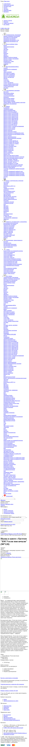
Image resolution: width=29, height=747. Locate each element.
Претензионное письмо (9, 718)
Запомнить (5, 531)
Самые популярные (8, 23)
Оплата (5, 7)
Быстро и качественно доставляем (9, 678)
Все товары (6, 24)
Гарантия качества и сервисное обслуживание (12, 684)
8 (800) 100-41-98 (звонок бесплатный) (13, 727)
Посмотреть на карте (9, 734)
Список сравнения (8, 510)
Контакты (6, 11)
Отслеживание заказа (6, 517)
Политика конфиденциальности (12, 720)
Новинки (6, 21)
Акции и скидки (8, 20)
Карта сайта (7, 709)
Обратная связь (7, 10)
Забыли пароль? (8, 521)
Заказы (5, 509)
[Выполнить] (26, 517)
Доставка (6, 9)
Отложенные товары (9, 513)
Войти (2, 518)
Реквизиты (6, 707)
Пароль (2, 521)
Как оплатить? (7, 714)
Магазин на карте (8, 717)
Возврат (6, 716)
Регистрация (7, 518)
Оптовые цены (7, 6)
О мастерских (7, 3)
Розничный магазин (9, 5)
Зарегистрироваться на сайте (8, 524)
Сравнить (8, 553)
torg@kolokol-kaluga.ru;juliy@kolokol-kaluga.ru (15, 733)
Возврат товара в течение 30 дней (9, 690)
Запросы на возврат (9, 512)
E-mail (2, 520)
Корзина (3, 504)
